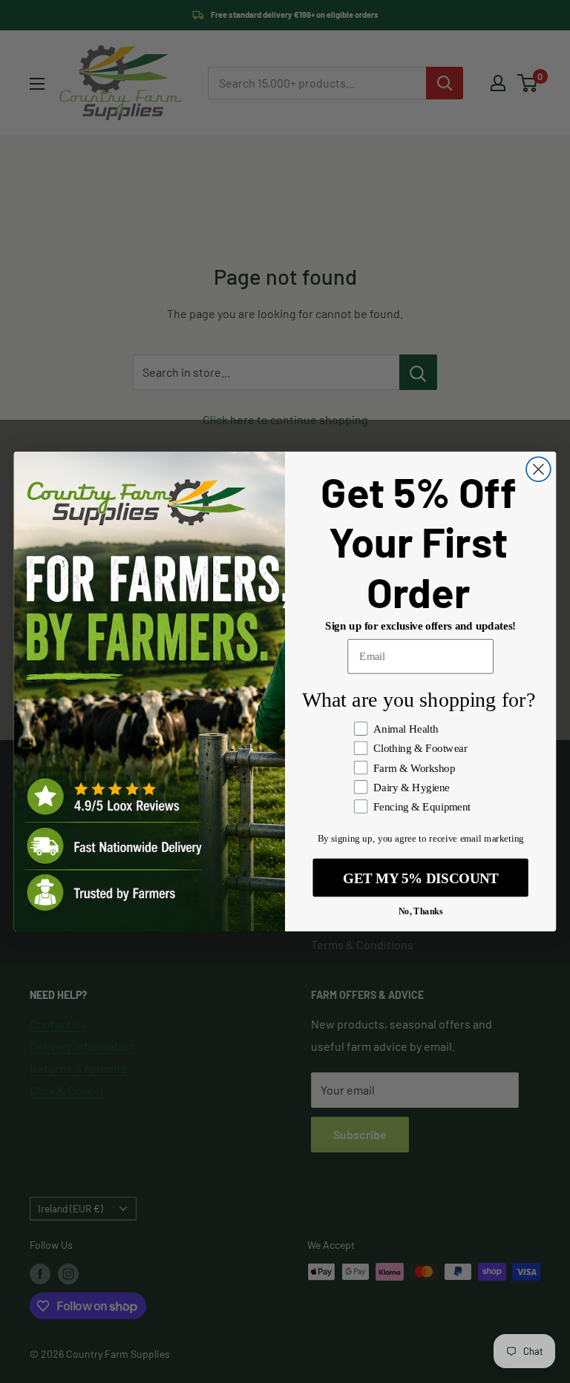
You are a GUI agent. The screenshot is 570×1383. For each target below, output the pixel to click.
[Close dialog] (538, 469)
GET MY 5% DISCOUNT (420, 877)
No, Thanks (421, 910)
